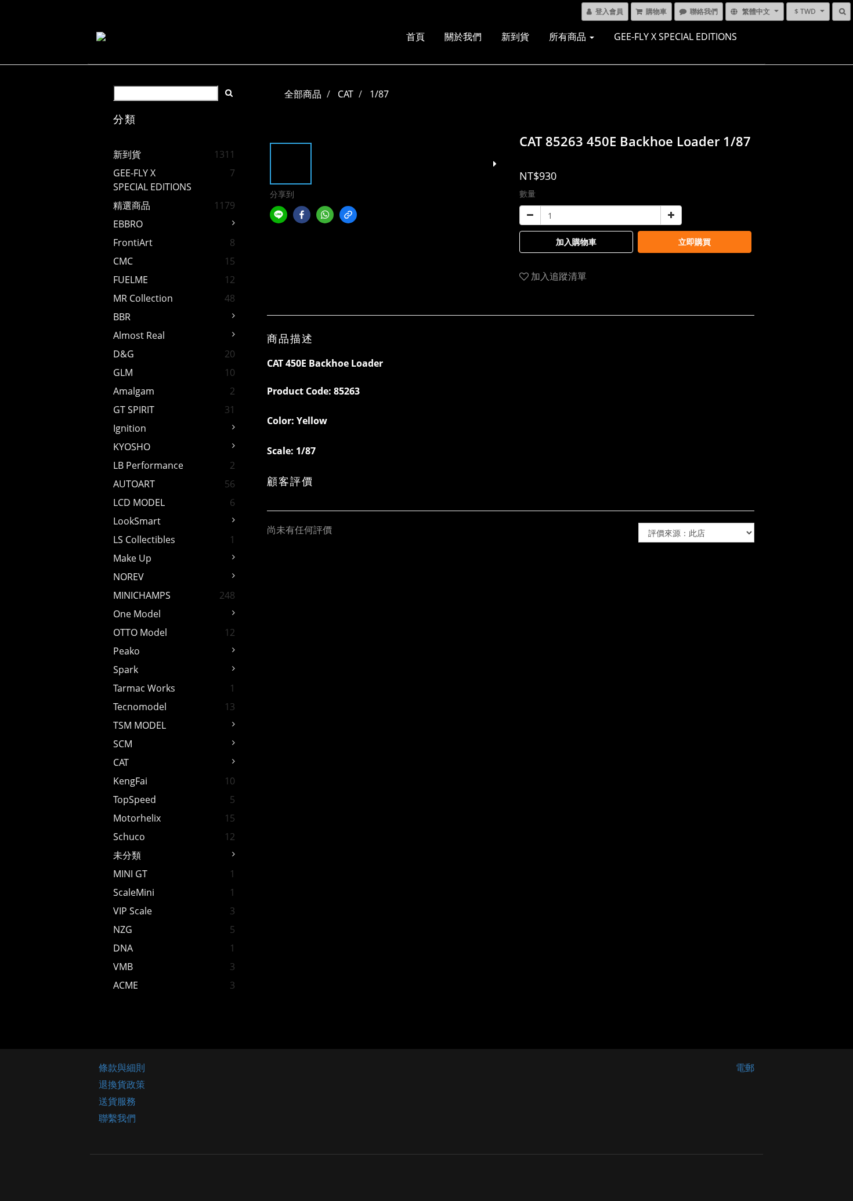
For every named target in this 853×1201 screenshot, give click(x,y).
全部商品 (302, 94)
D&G (123, 354)
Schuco (129, 836)
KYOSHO (131, 446)
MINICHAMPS (142, 595)
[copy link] (348, 214)
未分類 (127, 855)
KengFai (130, 781)
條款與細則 (122, 1067)
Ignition (129, 428)
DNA (123, 948)
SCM (122, 743)
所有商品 (568, 36)
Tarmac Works (144, 688)
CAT (121, 762)
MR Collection (143, 298)
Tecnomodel (140, 706)
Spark (125, 669)
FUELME (130, 279)
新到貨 (515, 36)
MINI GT (130, 873)
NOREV (128, 576)
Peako (126, 651)
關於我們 (463, 36)
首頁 (415, 36)
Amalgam (133, 391)
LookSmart (137, 521)
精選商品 (131, 205)
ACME (125, 985)
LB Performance (148, 465)
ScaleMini (133, 892)
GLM (123, 372)
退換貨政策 (122, 1084)
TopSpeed (134, 799)
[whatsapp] (325, 214)
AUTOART (134, 483)
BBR (122, 316)
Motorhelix (137, 818)
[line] (278, 214)
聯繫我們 (117, 1118)
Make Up (132, 558)
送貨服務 (117, 1101)
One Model (137, 613)
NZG (122, 929)
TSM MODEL (139, 725)
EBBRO (128, 224)
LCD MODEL (139, 502)
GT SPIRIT (133, 409)
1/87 (379, 94)
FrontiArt (133, 242)
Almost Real (139, 335)
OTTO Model (140, 632)
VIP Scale (132, 911)
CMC (123, 261)
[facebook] (301, 214)
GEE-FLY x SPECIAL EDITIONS (675, 36)
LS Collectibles (144, 539)
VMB (123, 966)
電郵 (745, 1067)
